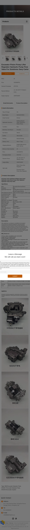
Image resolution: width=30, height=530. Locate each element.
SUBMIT (15, 276)
